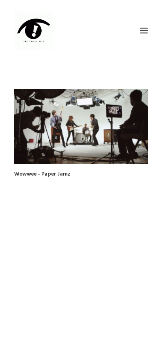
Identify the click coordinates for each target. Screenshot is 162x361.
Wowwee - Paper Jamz (42, 174)
